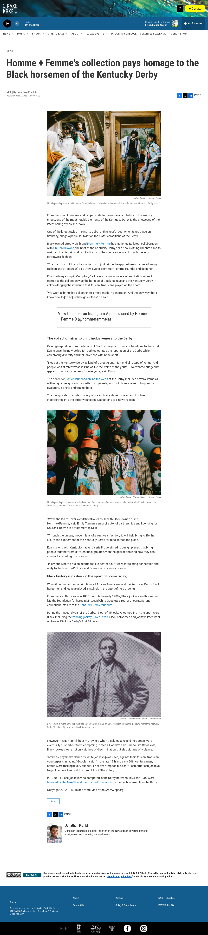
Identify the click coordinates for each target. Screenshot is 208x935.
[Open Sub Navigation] (12, 33)
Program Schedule (124, 33)
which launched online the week (87, 379)
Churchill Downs (63, 248)
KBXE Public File (166, 905)
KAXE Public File (166, 898)
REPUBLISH (32, 874)
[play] (7, 23)
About (76, 33)
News (6, 33)
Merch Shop (179, 33)
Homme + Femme (99, 243)
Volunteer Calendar (153, 33)
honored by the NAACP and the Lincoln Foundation (79, 782)
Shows (36, 33)
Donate (196, 8)
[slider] (22, 23)
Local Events (95, 33)
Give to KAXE (56, 33)
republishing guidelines (119, 876)
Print (197, 95)
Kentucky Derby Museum (96, 605)
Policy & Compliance (126, 905)
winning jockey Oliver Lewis (90, 617)
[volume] (17, 23)
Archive (119, 898)
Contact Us (78, 905)
